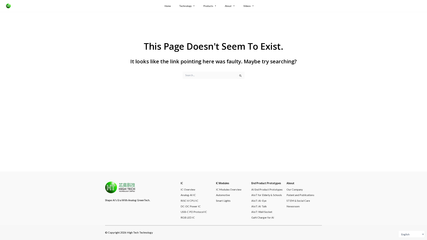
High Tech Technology (32, 6)
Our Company (295, 189)
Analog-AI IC (188, 194)
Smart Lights (223, 200)
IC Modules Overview (228, 189)
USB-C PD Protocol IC (194, 211)
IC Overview (188, 189)
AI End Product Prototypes (267, 189)
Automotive (223, 194)
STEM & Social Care (298, 200)
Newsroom (293, 206)
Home (168, 5)
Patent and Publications (300, 194)
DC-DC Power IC (190, 206)
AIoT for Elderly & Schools (266, 194)
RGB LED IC (188, 217)
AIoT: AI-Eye (258, 200)
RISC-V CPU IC (189, 200)
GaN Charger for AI (262, 217)
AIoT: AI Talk (259, 206)
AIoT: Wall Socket (261, 211)
